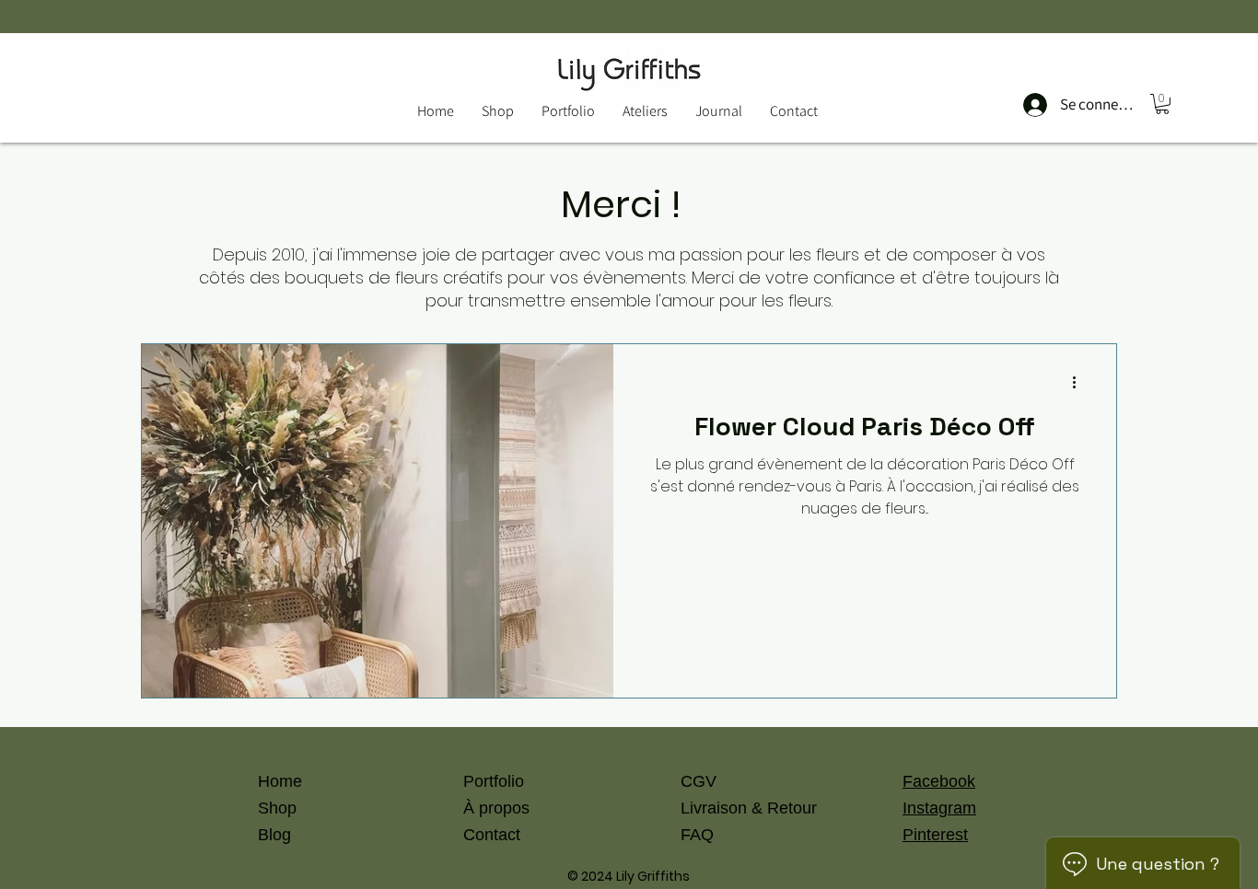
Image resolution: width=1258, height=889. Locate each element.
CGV (698, 781)
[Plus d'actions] (1080, 382)
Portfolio (493, 781)
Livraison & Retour (749, 808)
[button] (1162, 104)
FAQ (697, 835)
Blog (274, 835)
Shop (277, 808)
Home (280, 781)
